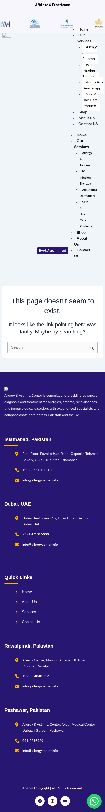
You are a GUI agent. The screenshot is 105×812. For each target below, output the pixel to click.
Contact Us (31, 622)
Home (83, 29)
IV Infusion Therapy (88, 71)
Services (29, 612)
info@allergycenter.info (40, 480)
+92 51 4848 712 (35, 676)
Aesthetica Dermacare (92, 85)
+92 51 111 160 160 (37, 470)
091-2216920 (32, 741)
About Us (86, 118)
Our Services (84, 38)
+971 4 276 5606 (35, 534)
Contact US (88, 124)
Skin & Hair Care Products (90, 100)
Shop (82, 112)
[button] (94, 801)
